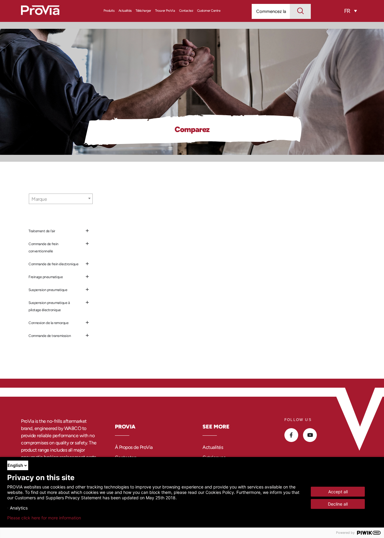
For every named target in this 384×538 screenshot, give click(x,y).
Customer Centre (208, 11)
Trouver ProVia (165, 11)
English (15, 465)
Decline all (338, 503)
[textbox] (60, 199)
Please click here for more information (44, 517)
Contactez (186, 11)
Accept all (338, 491)
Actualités (125, 11)
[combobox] (61, 199)
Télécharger (143, 11)
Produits (109, 11)
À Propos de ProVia (134, 447)
